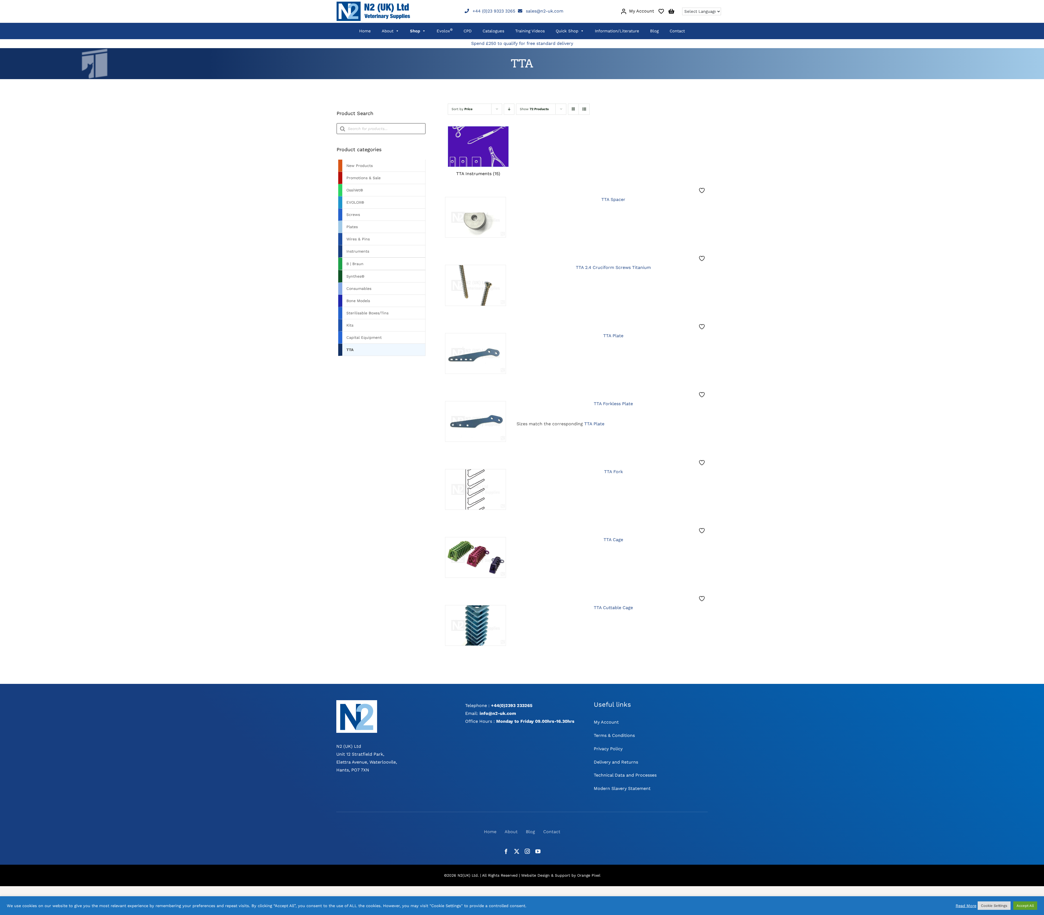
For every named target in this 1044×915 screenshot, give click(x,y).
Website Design (535, 875)
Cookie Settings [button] (994, 906)
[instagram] (527, 851)
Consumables (358, 288)
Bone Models (358, 301)
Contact (677, 31)
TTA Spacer (613, 199)
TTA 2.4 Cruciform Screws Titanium (613, 267)
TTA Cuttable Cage (613, 607)
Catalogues (493, 31)
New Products (359, 165)
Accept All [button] (1025, 906)
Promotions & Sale (363, 178)
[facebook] (506, 851)
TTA (349, 350)
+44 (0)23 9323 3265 (494, 11)
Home (365, 31)
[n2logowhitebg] (356, 702)
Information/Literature (617, 31)
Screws (353, 214)
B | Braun (354, 264)
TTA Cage (613, 539)
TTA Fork (613, 471)
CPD (468, 31)
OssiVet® (354, 190)
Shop (415, 31)
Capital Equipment (364, 337)
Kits (349, 325)
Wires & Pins (358, 239)
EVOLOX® (355, 202)
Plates (352, 227)
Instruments (357, 251)
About (387, 31)
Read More (966, 905)
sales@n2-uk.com (544, 11)
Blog (654, 31)
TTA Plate (613, 335)
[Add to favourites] (702, 190)
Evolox (445, 30)
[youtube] (537, 851)
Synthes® (355, 276)
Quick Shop (567, 31)
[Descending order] (509, 109)
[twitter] (516, 851)
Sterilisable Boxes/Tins (367, 313)
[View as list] (584, 109)
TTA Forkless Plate (613, 403)
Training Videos (530, 31)
